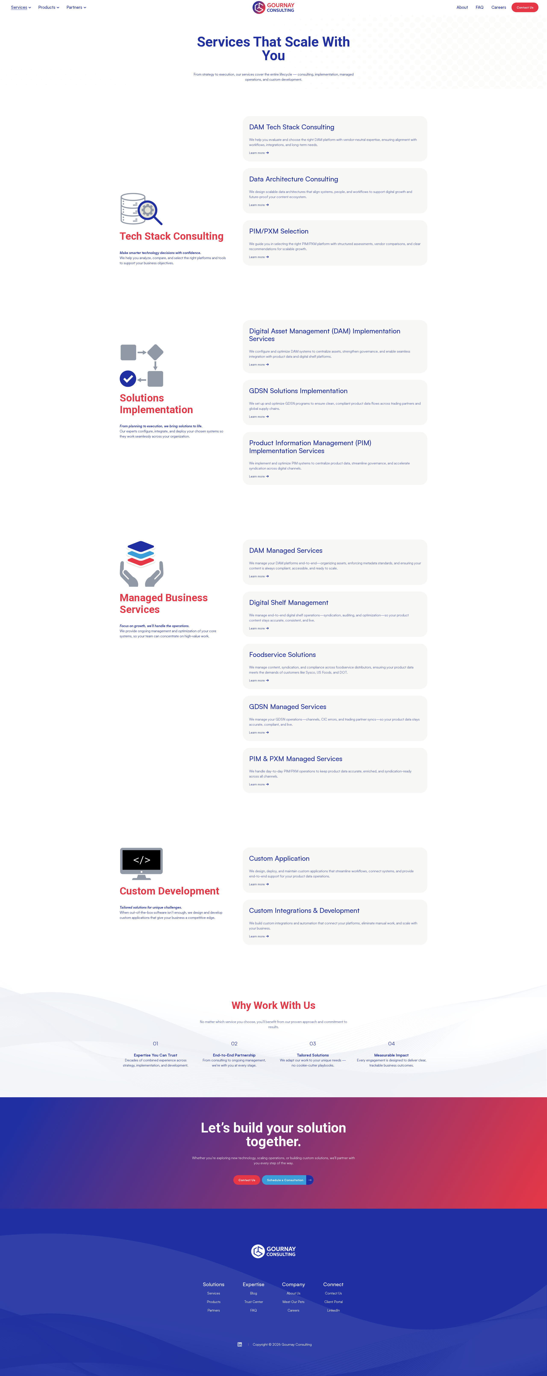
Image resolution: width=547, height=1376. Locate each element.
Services (213, 1293)
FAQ (253, 1310)
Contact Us (333, 1293)
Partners (213, 1310)
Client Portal (333, 1302)
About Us (293, 1293)
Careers (293, 1310)
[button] (22, 7)
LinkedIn (333, 1310)
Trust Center (253, 1302)
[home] (273, 7)
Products (214, 1302)
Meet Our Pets (293, 1302)
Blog (253, 1293)
